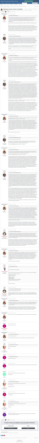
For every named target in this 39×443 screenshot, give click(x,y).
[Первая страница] (1, 11)
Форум (1, 4)
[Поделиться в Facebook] (2, 435)
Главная (3, 3)
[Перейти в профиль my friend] (4, 414)
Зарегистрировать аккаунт (11, 428)
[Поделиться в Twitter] (1, 435)
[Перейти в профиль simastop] (4, 374)
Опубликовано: (11, 34)
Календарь (7, 4)
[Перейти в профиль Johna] (4, 234)
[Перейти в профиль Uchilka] (4, 38)
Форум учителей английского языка (9, 1)
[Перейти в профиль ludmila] (4, 326)
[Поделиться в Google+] (3, 435)
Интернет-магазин (8, 3)
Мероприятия (19, 3)
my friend (4, 412)
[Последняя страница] (10, 11)
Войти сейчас (28, 428)
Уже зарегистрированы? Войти (28, 1)
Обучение (13, 3)
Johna (4, 229)
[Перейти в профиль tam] (4, 347)
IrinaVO (4, 354)
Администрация (16, 4)
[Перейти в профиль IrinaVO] (4, 357)
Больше (29, 3)
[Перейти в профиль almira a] (4, 394)
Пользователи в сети (21, 4)
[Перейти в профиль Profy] (4, 269)
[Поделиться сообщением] (37, 34)
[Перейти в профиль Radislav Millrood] (2, 10)
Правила (11, 4)
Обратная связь (19, 440)
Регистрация (36, 1)
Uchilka (4, 34)
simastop (4, 371)
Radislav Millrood (4, 13)
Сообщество (24, 3)
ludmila (4, 323)
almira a (4, 391)
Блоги (4, 4)
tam (4, 400)
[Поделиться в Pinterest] (4, 435)
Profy (4, 264)
